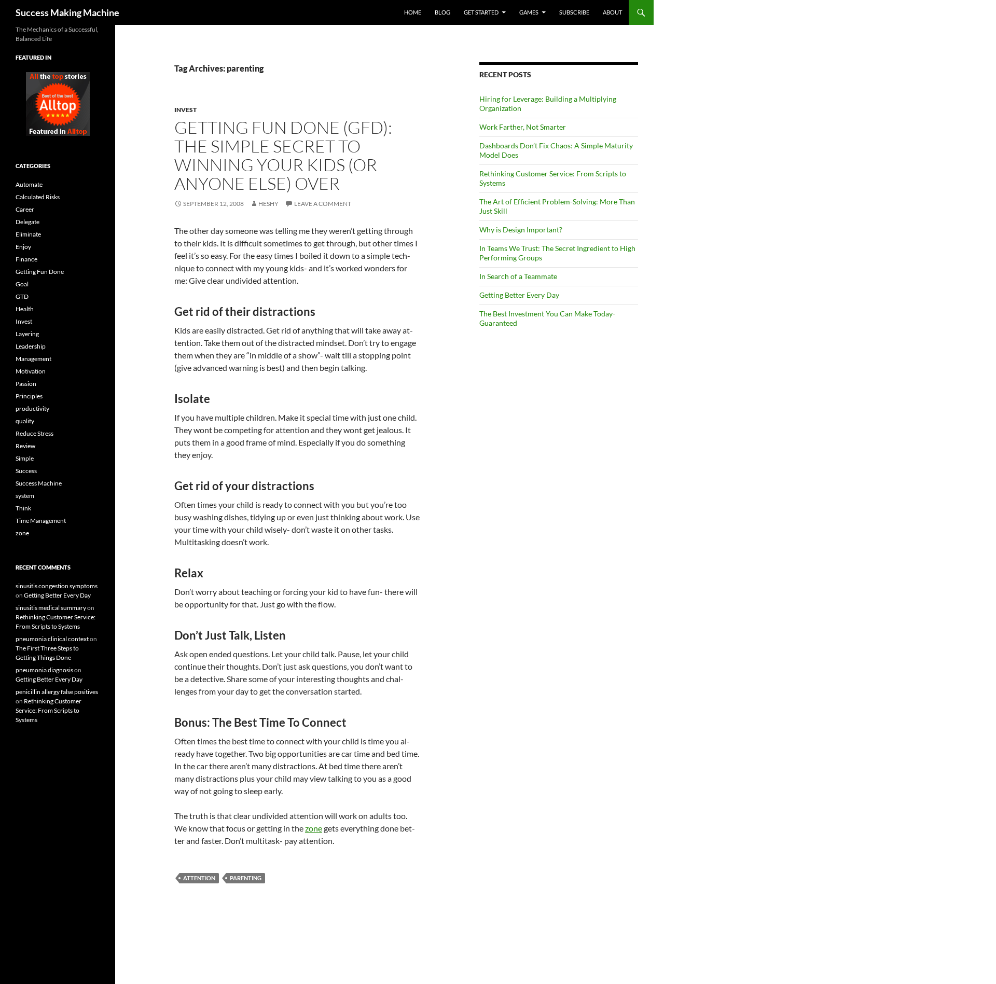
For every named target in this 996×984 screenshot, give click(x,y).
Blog (442, 12)
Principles (29, 396)
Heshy (268, 203)
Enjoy (23, 247)
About (612, 12)
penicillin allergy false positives (57, 692)
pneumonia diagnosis (44, 670)
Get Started (481, 12)
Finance (26, 259)
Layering (27, 334)
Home (412, 12)
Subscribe (574, 12)
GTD (22, 296)
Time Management (41, 520)
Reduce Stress (34, 433)
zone (313, 828)
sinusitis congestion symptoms (57, 586)
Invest (185, 110)
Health (25, 309)
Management (33, 359)
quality (25, 421)
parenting (245, 878)
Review (25, 446)
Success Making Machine (67, 12)
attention (199, 878)
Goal (22, 284)
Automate (29, 184)
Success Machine (39, 483)
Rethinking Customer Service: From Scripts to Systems (48, 710)
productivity (32, 408)
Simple (25, 458)
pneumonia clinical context (52, 639)
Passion (26, 383)
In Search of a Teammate (518, 276)
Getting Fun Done (40, 271)
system (25, 496)
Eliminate (28, 234)
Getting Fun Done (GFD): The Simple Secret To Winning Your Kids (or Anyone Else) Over (283, 155)
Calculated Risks (38, 197)
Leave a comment (322, 203)
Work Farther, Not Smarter (522, 126)
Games (528, 12)
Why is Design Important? (520, 229)
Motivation (31, 371)
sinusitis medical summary (51, 608)
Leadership (31, 346)
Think (23, 508)
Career (25, 209)
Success (26, 471)
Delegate (27, 222)
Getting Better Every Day (519, 294)
